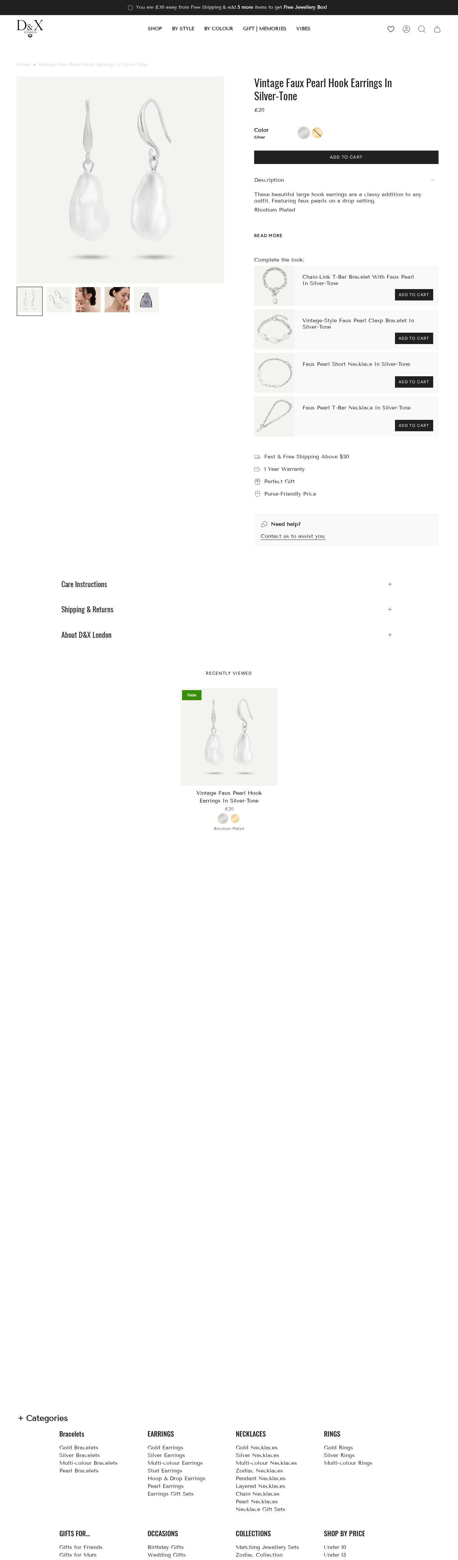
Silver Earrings (166, 1455)
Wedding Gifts (167, 1555)
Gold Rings (338, 1447)
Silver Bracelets (79, 1455)
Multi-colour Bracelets (88, 1463)
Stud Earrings (165, 1470)
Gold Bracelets (78, 1447)
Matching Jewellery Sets (267, 1547)
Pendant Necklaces (261, 1478)
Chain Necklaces (258, 1494)
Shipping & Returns (87, 609)
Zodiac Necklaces (259, 1470)
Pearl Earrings (166, 1486)
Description (269, 180)
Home (24, 64)
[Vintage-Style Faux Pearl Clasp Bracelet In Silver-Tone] (274, 329)
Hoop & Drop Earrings (177, 1478)
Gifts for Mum (78, 1555)
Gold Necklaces (257, 1447)
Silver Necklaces (257, 1455)
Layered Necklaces (260, 1486)
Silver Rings (339, 1455)
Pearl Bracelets (79, 1470)
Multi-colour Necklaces (266, 1463)
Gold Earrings (165, 1447)
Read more (268, 235)
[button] (155, 29)
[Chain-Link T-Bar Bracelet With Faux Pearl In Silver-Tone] (274, 286)
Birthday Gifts (166, 1547)
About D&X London (86, 635)
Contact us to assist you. (293, 536)
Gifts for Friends (81, 1547)
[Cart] (437, 29)
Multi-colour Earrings (175, 1463)
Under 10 (335, 1547)
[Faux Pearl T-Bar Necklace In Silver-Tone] (274, 416)
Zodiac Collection (259, 1555)
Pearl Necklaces (257, 1501)
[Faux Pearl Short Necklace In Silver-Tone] (274, 373)
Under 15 (335, 1555)
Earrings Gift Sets (171, 1494)
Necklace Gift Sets (260, 1509)
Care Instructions (84, 584)
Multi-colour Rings (348, 1463)
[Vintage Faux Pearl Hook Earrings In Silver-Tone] (229, 737)
